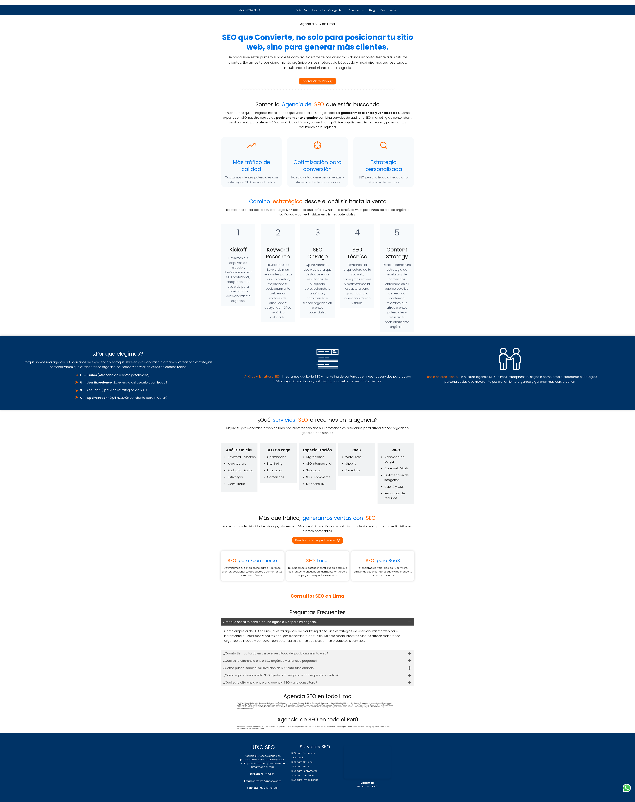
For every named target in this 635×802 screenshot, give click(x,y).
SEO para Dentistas (302, 775)
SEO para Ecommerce (304, 771)
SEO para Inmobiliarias (304, 780)
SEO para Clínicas (302, 762)
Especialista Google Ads (327, 10)
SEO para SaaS (300, 766)
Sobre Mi (301, 10)
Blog (372, 10)
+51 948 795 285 (269, 788)
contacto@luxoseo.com (266, 781)
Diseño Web (388, 10)
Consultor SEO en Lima (317, 596)
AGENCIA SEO (249, 10)
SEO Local (297, 757)
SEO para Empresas (303, 753)
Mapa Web (367, 782)
